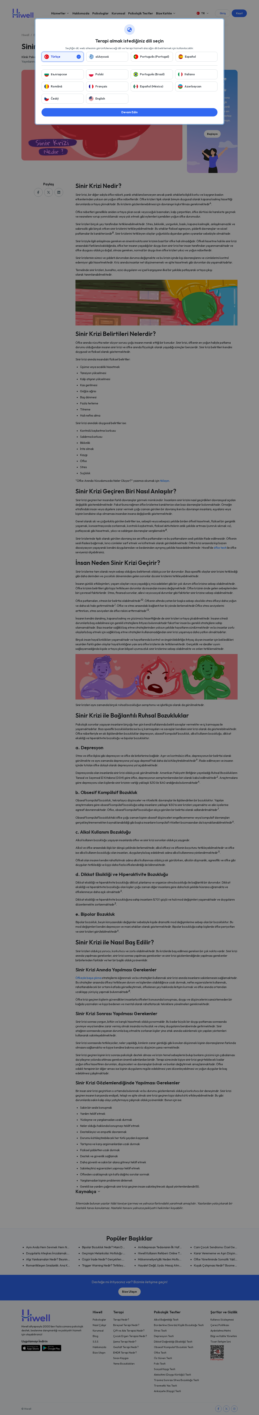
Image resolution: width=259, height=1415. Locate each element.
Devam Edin (129, 112)
